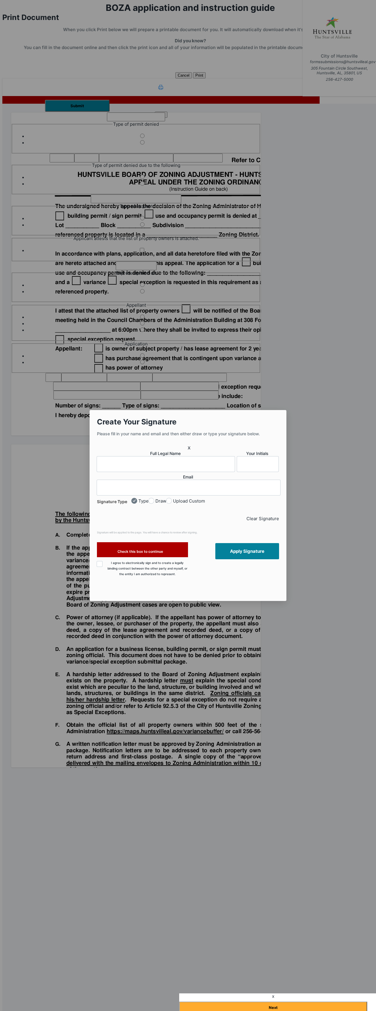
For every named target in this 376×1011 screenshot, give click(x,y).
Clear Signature (262, 518)
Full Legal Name (165, 453)
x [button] (189, 447)
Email (188, 476)
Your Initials (257, 453)
